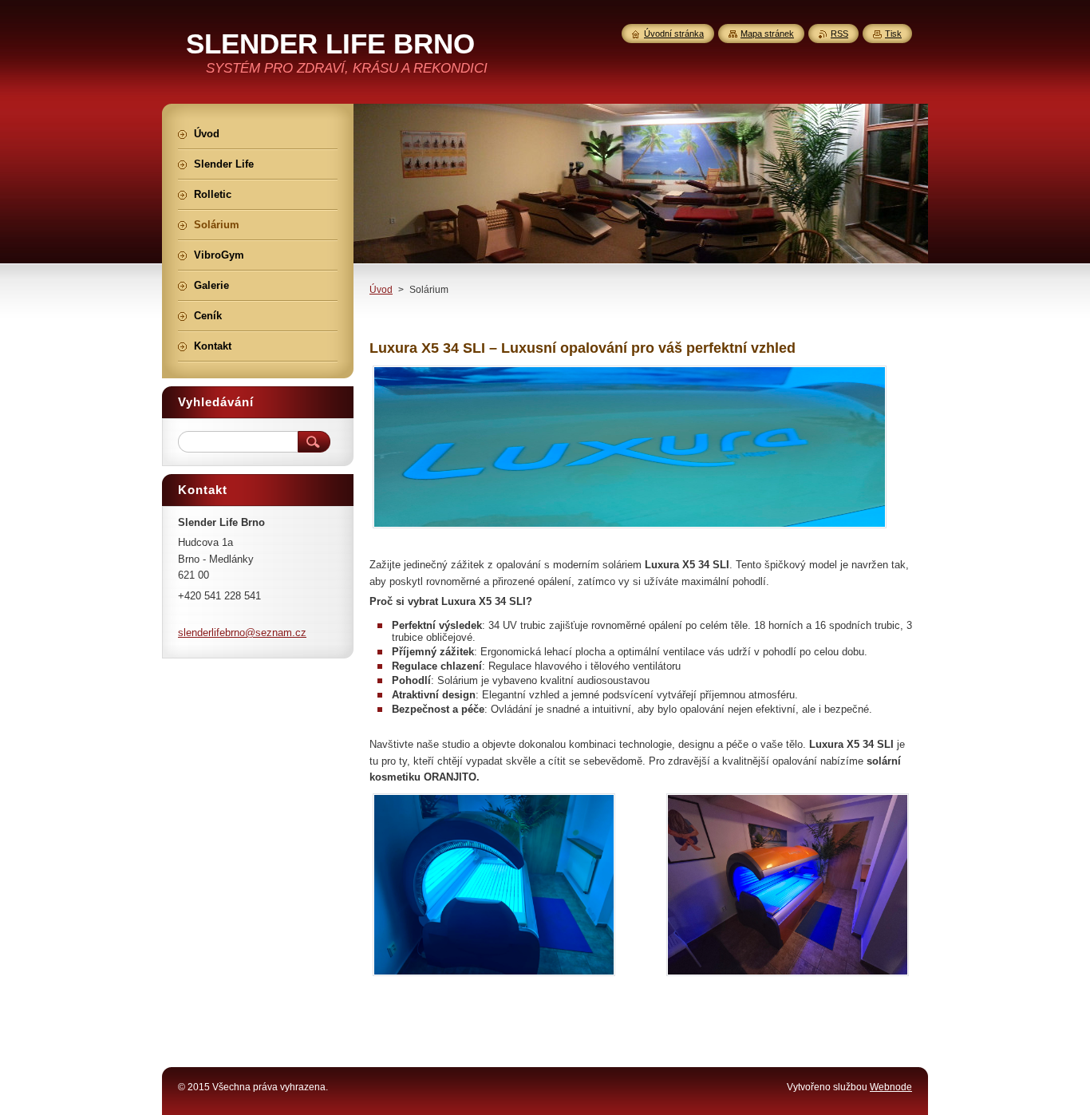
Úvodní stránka (674, 33)
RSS (839, 33)
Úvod (381, 290)
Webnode (891, 1087)
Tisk (893, 33)
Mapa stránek (767, 33)
